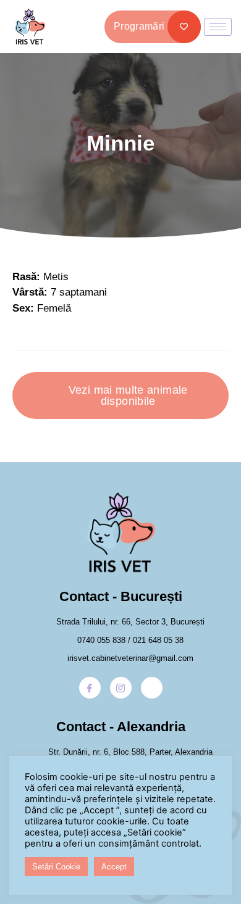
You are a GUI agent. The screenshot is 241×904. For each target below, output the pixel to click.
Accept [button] (114, 866)
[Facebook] (90, 688)
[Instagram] (121, 688)
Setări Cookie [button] (56, 866)
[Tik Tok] (152, 688)
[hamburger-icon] (218, 27)
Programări (139, 26)
